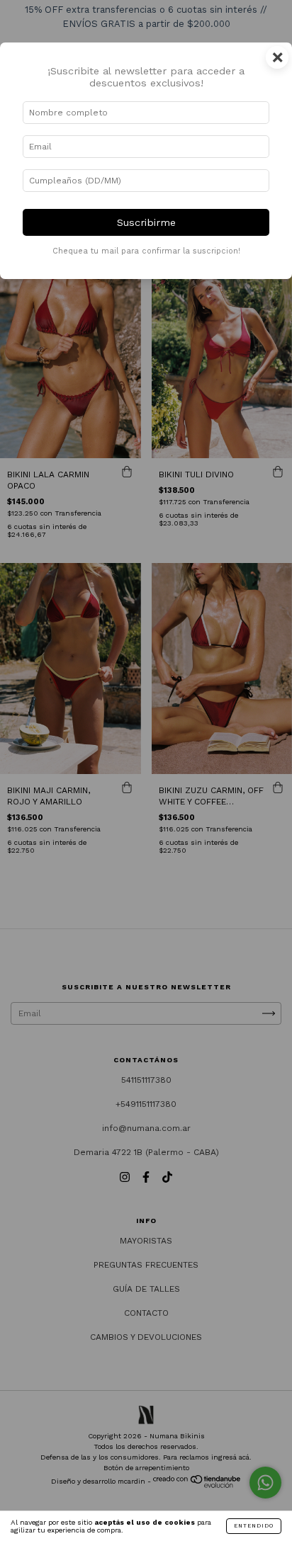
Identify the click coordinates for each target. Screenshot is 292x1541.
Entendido (254, 1526)
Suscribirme (146, 222)
